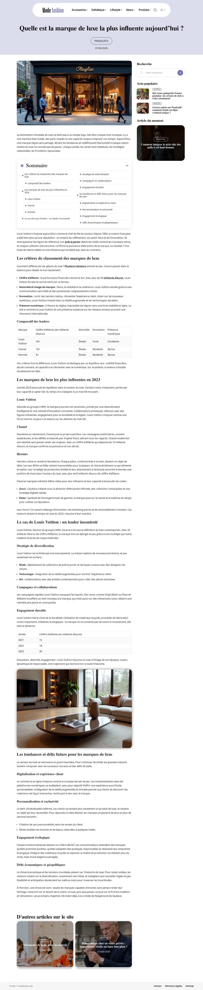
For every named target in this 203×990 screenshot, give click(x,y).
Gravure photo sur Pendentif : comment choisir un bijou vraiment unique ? (167, 110)
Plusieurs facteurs (75, 266)
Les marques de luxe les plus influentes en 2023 (46, 191)
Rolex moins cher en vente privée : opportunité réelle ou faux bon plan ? (103, 945)
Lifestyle (103, 937)
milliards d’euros (113, 278)
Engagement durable (93, 187)
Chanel (30, 205)
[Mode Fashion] (53, 10)
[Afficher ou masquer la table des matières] (87, 165)
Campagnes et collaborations (96, 180)
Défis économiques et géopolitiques (100, 222)
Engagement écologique (94, 216)
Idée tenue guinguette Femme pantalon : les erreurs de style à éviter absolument (168, 95)
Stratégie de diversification (95, 174)
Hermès (31, 212)
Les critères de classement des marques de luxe (46, 175)
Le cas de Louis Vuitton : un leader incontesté (47, 218)
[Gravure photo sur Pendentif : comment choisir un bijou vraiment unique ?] (143, 108)
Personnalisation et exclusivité (97, 209)
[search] (155, 9)
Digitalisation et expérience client (99, 203)
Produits (101, 41)
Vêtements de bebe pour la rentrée (45, 945)
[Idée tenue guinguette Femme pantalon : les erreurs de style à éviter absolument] (143, 94)
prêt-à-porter (72, 241)
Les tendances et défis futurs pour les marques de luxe (102, 195)
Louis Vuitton (33, 199)
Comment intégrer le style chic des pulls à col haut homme (161, 145)
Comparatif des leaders (39, 183)
